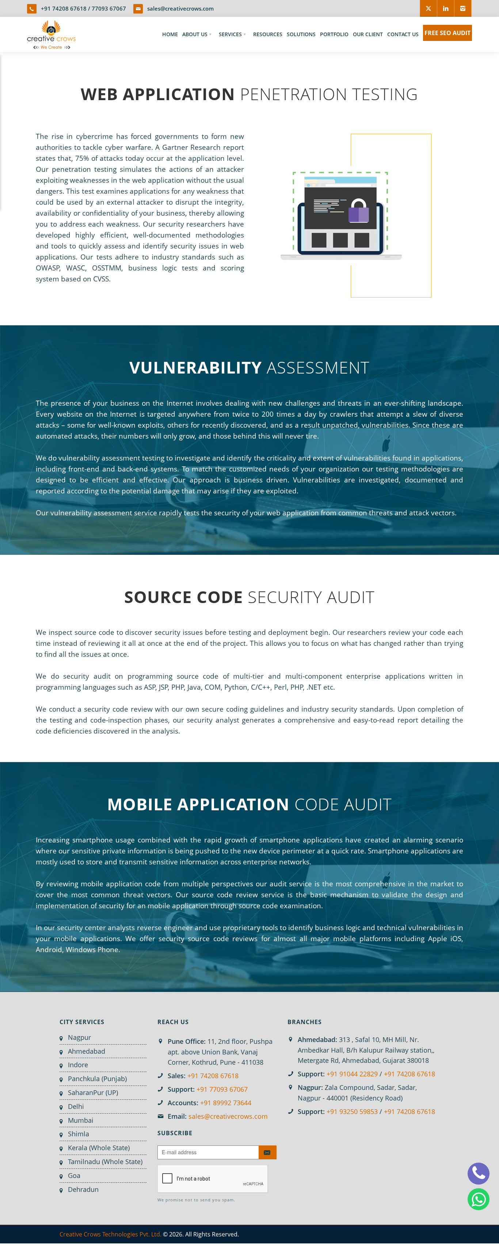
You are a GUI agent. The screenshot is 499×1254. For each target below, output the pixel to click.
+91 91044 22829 (352, 1073)
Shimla (78, 1133)
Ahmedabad (86, 1051)
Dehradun (83, 1189)
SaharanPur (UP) (93, 1092)
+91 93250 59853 (352, 1111)
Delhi (76, 1106)
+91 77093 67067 (222, 1089)
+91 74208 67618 (64, 8)
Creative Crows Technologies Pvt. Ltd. (110, 1234)
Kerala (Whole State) (99, 1147)
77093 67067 (109, 8)
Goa (74, 1175)
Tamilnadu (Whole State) (105, 1161)
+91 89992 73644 (225, 1102)
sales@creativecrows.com (180, 8)
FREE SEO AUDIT (447, 33)
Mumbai (81, 1120)
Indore (78, 1064)
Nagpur (79, 1037)
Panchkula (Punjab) (97, 1078)
